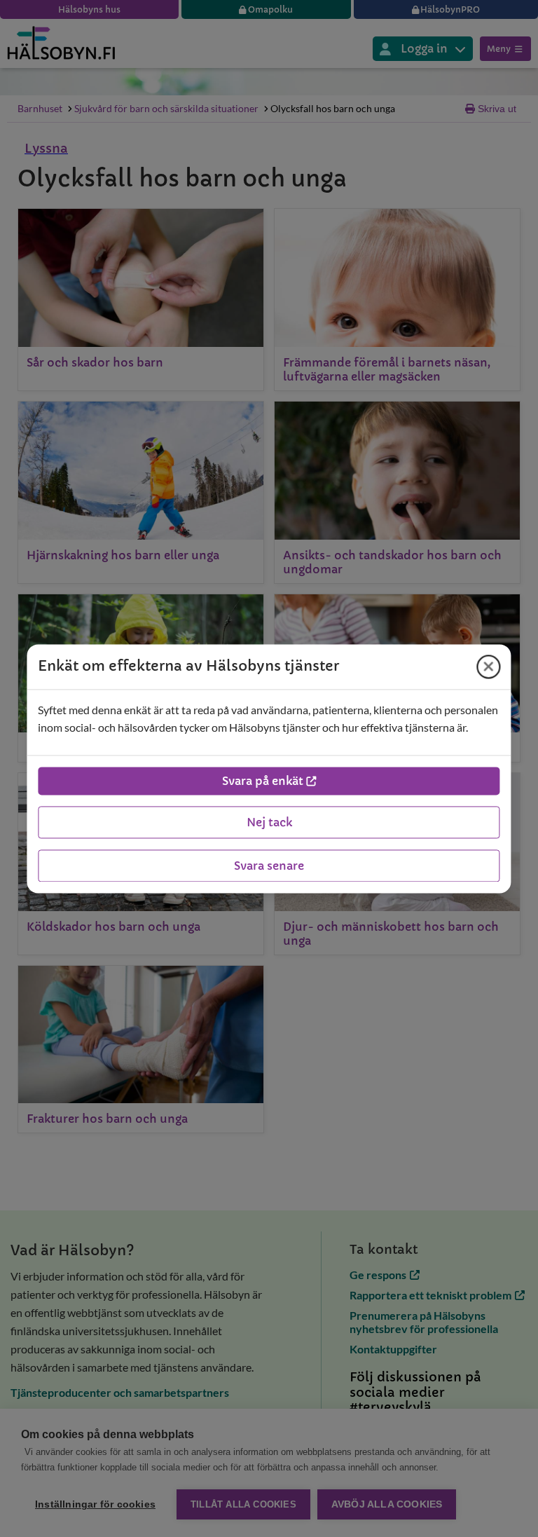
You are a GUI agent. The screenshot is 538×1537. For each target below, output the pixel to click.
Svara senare (269, 866)
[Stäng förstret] (489, 666)
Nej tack (269, 822)
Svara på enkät (262, 781)
